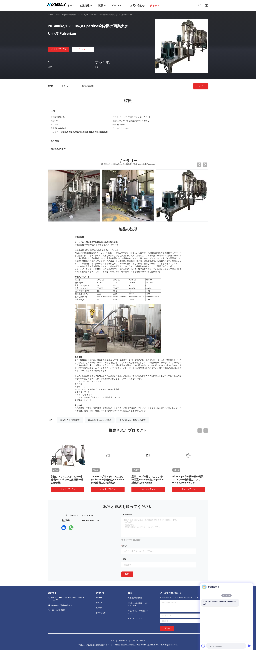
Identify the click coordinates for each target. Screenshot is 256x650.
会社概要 (99, 598)
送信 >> (167, 628)
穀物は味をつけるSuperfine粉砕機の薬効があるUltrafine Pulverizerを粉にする (188, 479)
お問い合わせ (101, 613)
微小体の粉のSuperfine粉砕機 (147, 476)
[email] (63, 527)
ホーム (51, 15)
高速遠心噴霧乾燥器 (135, 598)
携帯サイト (123, 641)
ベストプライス (58, 49)
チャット (83, 49)
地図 (112, 641)
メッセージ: (127, 514)
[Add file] (203, 646)
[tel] (78, 527)
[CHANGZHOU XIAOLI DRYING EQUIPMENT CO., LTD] (56, 4)
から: (124, 546)
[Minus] (249, 586)
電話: (124, 559)
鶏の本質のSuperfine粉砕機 (99, 420)
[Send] (249, 646)
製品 (58, 15)
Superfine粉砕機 (69, 15)
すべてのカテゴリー (135, 618)
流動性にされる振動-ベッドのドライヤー (138, 604)
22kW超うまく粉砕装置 (70, 420)
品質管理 (99, 608)
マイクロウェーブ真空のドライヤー (138, 612)
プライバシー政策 (138, 641)
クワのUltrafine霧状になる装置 (133, 420)
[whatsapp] (71, 527)
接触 (127, 574)
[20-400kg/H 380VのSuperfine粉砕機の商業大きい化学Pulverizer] (181, 46)
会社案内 (99, 603)
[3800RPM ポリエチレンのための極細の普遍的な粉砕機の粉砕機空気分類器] (182, 195)
